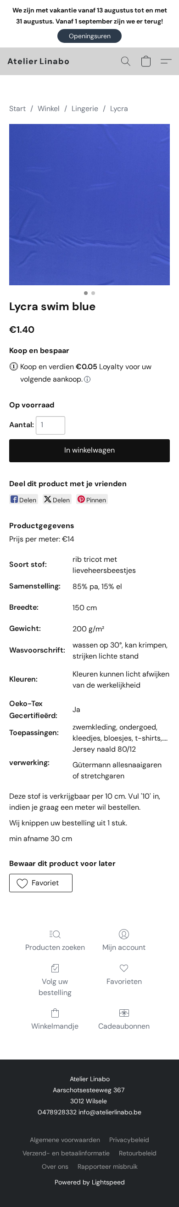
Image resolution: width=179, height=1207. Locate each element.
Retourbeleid (138, 1153)
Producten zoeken (55, 947)
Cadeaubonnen (124, 1026)
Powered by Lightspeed (90, 1182)
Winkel (49, 108)
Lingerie (85, 108)
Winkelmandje (54, 1026)
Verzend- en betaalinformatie (66, 1153)
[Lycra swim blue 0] (89, 204)
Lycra (119, 108)
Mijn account (123, 947)
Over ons (55, 1166)
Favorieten (124, 981)
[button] (89, 36)
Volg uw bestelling (55, 987)
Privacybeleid (129, 1140)
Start (17, 108)
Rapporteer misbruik (108, 1166)
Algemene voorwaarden (65, 1140)
